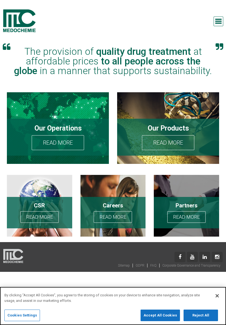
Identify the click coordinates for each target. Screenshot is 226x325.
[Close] (217, 296)
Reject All (200, 315)
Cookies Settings (22, 315)
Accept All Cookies (160, 315)
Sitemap (124, 265)
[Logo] (19, 20)
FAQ (153, 265)
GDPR (140, 265)
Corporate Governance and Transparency (191, 265)
